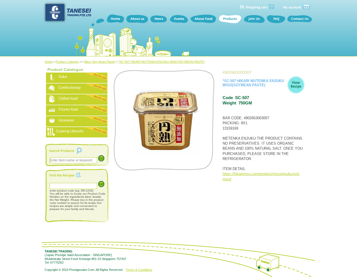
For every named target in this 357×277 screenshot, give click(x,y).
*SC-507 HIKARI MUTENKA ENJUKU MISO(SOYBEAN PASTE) (161, 61)
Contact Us (300, 19)
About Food (203, 19)
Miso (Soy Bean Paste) (99, 61)
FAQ (276, 19)
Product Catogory (67, 61)
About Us (137, 19)
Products (229, 19)
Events (178, 19)
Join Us (254, 19)
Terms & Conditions (139, 269)
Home (115, 19)
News (158, 19)
